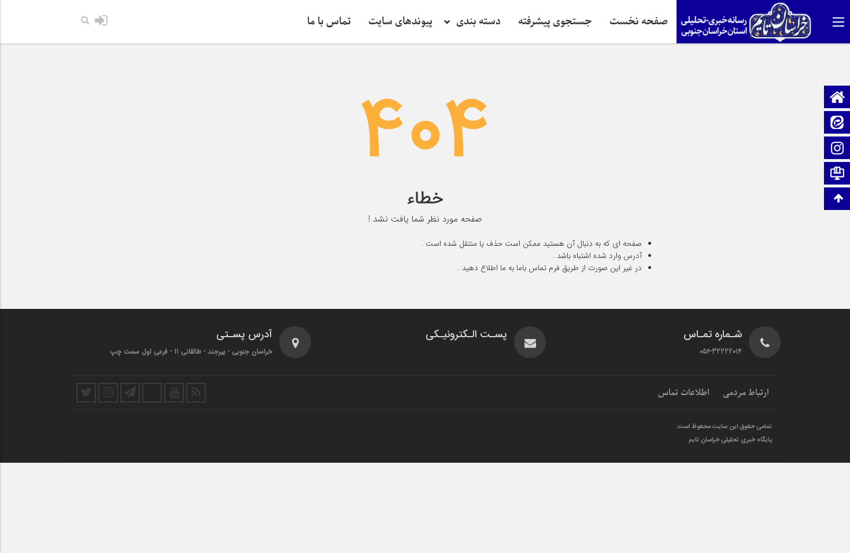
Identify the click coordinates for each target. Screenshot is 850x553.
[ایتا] (837, 123)
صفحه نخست (638, 22)
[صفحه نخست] (837, 98)
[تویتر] (86, 393)
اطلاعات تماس (683, 392)
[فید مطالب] (196, 393)
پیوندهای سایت (400, 22)
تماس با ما (329, 22)
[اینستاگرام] (837, 149)
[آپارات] (152, 393)
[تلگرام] (130, 393)
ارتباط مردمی (746, 392)
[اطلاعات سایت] (837, 174)
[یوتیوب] (174, 393)
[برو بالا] (838, 198)
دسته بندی (478, 22)
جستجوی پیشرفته (555, 22)
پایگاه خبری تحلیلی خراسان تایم (730, 440)
